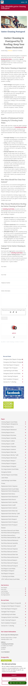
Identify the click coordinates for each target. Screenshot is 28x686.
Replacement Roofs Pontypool (9, 522)
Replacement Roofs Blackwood (9, 496)
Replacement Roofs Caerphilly (9, 502)
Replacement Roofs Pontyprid (9, 525)
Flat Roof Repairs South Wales (9, 475)
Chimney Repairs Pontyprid (8, 466)
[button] (17, 682)
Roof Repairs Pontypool (7, 570)
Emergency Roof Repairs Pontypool (13, 362)
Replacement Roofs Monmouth (9, 516)
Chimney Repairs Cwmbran (8, 449)
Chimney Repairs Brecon (8, 432)
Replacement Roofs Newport (9, 519)
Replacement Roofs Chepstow (9, 486)
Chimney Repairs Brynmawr (8, 435)
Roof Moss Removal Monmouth (9, 557)
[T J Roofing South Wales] (2, 2)
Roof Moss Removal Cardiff (8, 546)
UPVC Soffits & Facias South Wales (10, 579)
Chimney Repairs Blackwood (8, 429)
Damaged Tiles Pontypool (10, 368)
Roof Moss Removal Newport (9, 560)
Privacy (3, 483)
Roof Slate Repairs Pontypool (11, 365)
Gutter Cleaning (10, 341)
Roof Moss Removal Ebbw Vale (9, 554)
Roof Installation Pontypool (10, 379)
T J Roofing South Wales (7, 576)
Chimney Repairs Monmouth (9, 458)
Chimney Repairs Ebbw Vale (8, 452)
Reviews (3, 528)
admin (4, 341)
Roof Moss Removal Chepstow (9, 549)
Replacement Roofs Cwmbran (9, 508)
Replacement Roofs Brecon (8, 499)
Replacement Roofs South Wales (10, 489)
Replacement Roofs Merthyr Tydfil (10, 513)
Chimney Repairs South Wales (9, 422)
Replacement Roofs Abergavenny (10, 491)
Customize (14, 679)
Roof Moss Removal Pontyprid (9, 566)
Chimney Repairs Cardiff (7, 444)
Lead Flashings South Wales (8, 480)
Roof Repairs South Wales (8, 568)
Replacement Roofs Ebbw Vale (9, 511)
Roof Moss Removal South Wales (10, 530)
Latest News (4, 477)
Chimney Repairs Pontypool (8, 463)
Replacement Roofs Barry (8, 494)
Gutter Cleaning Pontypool (13, 32)
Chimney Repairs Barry (7, 427)
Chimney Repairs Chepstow (8, 446)
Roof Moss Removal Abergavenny (10, 532)
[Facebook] (14, 337)
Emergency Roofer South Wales (11, 373)
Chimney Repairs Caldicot (8, 441)
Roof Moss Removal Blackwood (9, 540)
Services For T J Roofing (9, 382)
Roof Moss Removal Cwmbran (9, 551)
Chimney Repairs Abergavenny (9, 424)
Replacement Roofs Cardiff (8, 505)
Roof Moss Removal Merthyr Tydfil (10, 537)
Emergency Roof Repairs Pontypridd (13, 359)
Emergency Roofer (6, 472)
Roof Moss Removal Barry (8, 535)
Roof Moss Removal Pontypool (9, 563)
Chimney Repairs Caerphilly (8, 438)
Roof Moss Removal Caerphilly (9, 543)
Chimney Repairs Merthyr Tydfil (9, 455)
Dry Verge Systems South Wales (10, 469)
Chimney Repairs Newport (8, 460)
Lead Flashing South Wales (10, 370)
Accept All (14, 675)
